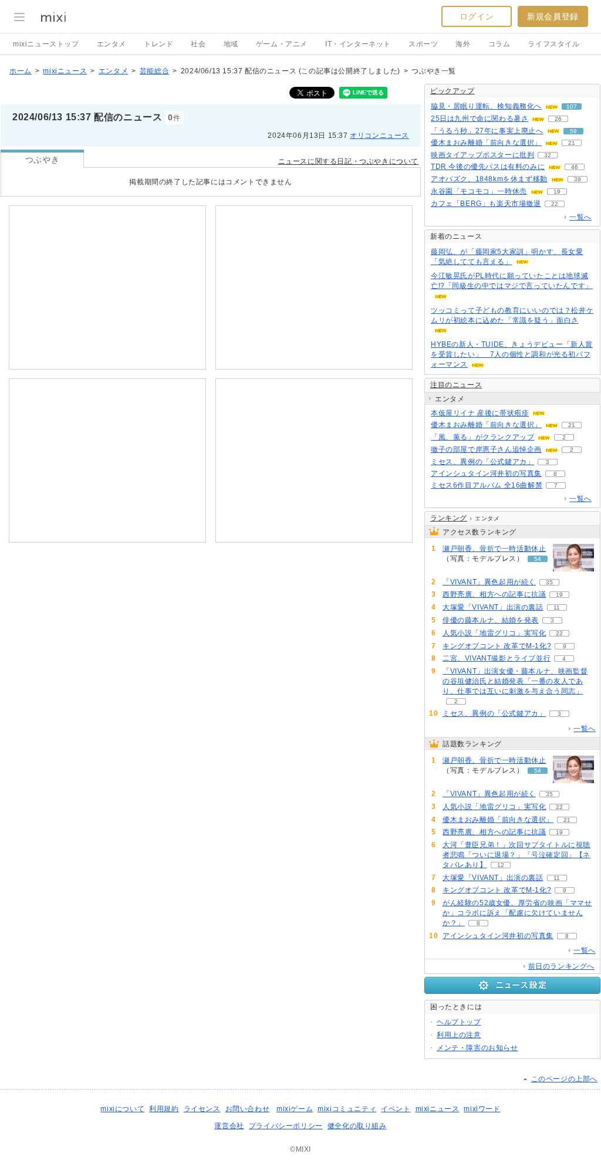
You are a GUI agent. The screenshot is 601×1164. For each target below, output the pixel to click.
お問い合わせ (247, 1109)
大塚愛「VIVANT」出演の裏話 (493, 607)
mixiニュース (65, 71)
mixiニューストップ (46, 44)
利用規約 (163, 1109)
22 (554, 204)
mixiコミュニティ (347, 1109)
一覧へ (580, 217)
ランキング (448, 518)
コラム (499, 44)
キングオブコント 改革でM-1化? (497, 646)
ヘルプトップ (459, 1022)
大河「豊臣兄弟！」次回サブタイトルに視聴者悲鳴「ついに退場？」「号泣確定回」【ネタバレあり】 (516, 855)
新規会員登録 (553, 16)
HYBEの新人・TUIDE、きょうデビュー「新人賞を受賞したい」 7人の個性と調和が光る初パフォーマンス (512, 354)
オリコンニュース (379, 135)
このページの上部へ (564, 1079)
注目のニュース (456, 385)
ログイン (477, 16)
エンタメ (111, 44)
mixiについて (122, 1109)
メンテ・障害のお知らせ (477, 1048)
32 (547, 155)
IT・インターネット (358, 44)
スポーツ (423, 44)
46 (574, 167)
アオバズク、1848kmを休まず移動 (489, 179)
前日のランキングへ (561, 966)
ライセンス (202, 1109)
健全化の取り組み (357, 1126)
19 (557, 191)
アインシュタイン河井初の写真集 (486, 473)
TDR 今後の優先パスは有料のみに (488, 167)
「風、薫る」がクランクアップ (482, 437)
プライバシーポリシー (286, 1126)
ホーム (20, 71)
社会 (198, 44)
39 (577, 179)
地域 (231, 44)
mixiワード (482, 1109)
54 (537, 559)
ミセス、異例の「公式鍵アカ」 (482, 462)
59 (573, 131)
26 (558, 119)
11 (556, 607)
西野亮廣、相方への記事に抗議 (494, 594)
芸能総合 (154, 71)
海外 (462, 44)
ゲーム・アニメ (282, 44)
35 (549, 582)
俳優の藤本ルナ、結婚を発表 (491, 620)
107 (571, 106)
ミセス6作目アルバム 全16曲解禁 (486, 485)
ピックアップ (452, 91)
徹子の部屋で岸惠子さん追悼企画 (486, 449)
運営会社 (229, 1126)
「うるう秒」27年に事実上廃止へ (487, 131)
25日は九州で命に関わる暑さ (479, 118)
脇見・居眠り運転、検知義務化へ (486, 106)
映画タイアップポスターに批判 (482, 155)
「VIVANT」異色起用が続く (489, 582)
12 (500, 865)
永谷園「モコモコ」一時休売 (479, 191)
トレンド (158, 44)
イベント (395, 1109)
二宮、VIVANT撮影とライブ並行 (497, 658)
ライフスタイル (553, 44)
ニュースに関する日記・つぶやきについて (348, 161)
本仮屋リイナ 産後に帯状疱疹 (480, 413)
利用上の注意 (459, 1035)
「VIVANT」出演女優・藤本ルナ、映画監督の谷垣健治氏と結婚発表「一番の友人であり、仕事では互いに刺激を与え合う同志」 (515, 681)
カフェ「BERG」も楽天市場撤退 (486, 203)
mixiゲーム (294, 1109)
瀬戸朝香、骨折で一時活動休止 (494, 548)
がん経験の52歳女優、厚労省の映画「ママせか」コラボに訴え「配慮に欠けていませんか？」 (517, 913)
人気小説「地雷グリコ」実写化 (494, 633)
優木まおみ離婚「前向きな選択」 (486, 142)
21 (571, 143)
